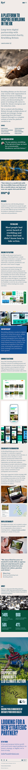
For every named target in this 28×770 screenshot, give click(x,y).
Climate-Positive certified (18, 530)
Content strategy (5, 131)
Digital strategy (4, 128)
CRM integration (18, 130)
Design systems (18, 133)
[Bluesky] (6, 760)
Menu (23, 3)
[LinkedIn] (1, 759)
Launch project (5, 43)
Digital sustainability (19, 131)
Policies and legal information (6, 765)
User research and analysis (7, 130)
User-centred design (5, 133)
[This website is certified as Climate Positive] (24, 760)
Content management (19, 128)
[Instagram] (4, 760)
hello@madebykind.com (10, 754)
